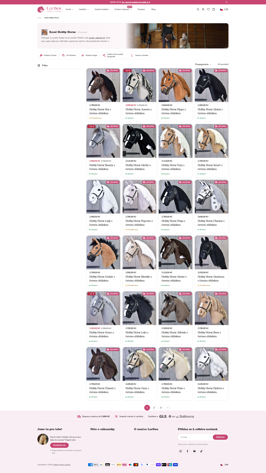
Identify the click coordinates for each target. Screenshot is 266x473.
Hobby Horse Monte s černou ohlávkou (174, 279)
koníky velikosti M (97, 38)
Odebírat (220, 437)
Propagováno (202, 64)
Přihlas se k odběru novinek (198, 429)
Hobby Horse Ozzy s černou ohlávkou (137, 390)
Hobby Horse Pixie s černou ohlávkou (173, 390)
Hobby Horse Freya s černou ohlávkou (173, 223)
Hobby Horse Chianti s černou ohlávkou (102, 390)
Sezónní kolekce (101, 9)
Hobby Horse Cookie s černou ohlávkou (102, 279)
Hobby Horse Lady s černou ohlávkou (100, 223)
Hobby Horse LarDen (61, 464)
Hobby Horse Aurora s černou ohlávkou (138, 111)
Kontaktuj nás (59, 445)
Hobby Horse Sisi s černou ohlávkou (100, 111)
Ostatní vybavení (123, 9)
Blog (153, 9)
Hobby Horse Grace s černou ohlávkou (101, 334)
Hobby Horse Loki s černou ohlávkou (137, 334)
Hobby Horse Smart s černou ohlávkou (210, 167)
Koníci (68, 9)
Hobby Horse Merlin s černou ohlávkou (138, 167)
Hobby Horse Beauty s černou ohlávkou (102, 167)
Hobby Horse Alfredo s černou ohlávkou (175, 334)
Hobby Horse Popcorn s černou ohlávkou (139, 223)
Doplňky (82, 9)
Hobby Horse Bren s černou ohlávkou (209, 334)
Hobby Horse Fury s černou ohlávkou (173, 167)
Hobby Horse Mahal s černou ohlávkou (210, 111)
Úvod (39, 18)
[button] (226, 2)
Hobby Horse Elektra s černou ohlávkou (211, 390)
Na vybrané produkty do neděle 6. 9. (136, 2)
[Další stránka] (168, 408)
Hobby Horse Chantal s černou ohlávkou (211, 223)
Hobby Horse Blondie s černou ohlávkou (139, 279)
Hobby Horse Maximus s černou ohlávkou (211, 279)
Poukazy (141, 9)
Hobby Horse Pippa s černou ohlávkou (174, 111)
